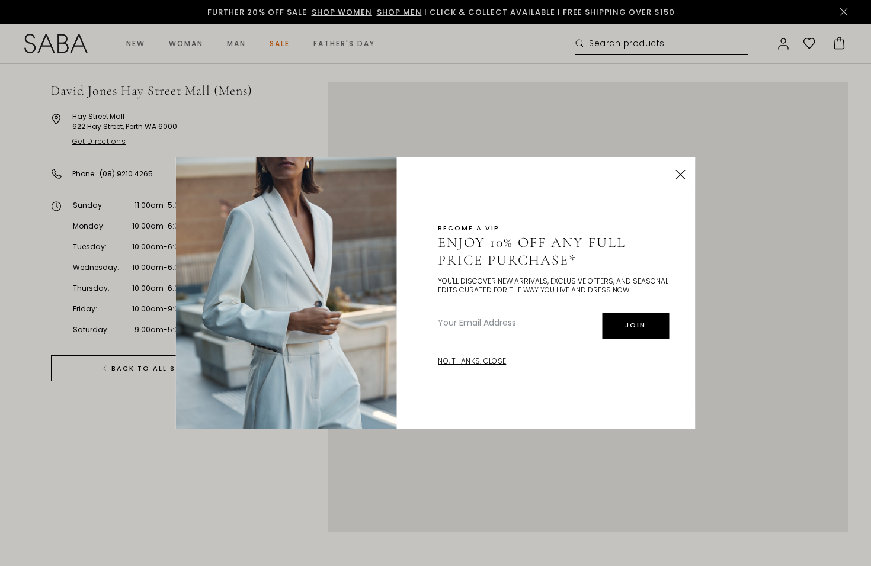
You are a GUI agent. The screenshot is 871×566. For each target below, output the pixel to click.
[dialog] (435, 283)
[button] (681, 175)
